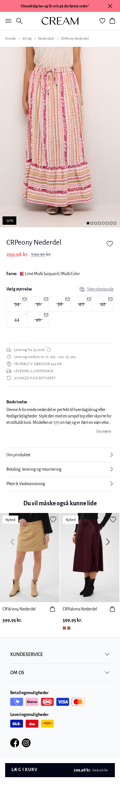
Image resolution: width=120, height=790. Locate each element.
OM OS (17, 672)
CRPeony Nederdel (75, 38)
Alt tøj (27, 38)
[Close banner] (110, 6)
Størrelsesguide (100, 289)
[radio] (17, 319)
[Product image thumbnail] (88, 223)
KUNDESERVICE (26, 654)
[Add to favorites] (109, 243)
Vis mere (103, 431)
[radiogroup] (60, 312)
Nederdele (46, 38)
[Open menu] (7, 21)
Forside (10, 38)
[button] (60, 455)
